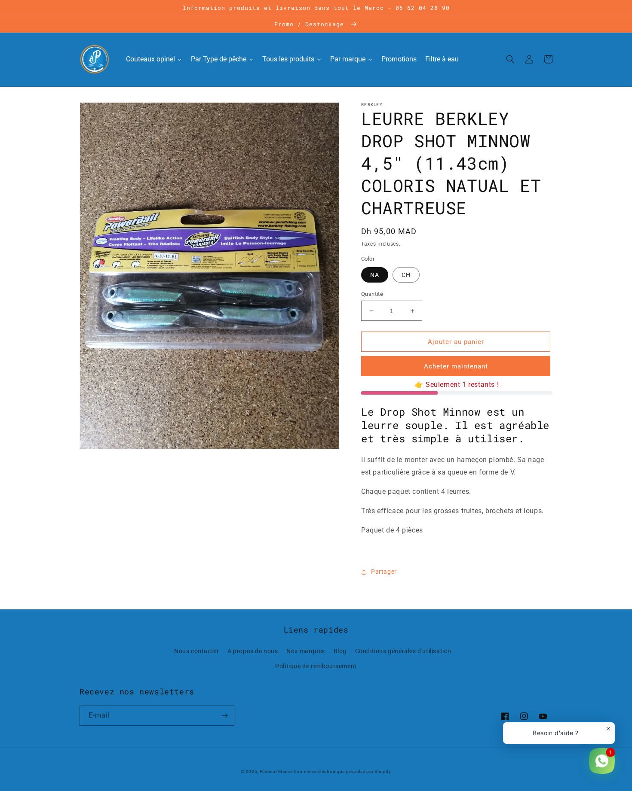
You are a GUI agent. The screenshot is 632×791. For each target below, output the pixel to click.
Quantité (372, 294)
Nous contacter (196, 651)
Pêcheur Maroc (276, 771)
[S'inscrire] (224, 716)
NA (374, 274)
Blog (340, 651)
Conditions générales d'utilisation (403, 651)
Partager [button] (384, 571)
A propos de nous (252, 651)
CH (406, 274)
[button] (510, 59)
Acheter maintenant (456, 366)
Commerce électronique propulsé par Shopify (342, 771)
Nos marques (305, 651)
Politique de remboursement (316, 666)
